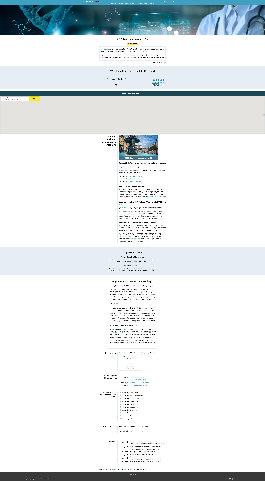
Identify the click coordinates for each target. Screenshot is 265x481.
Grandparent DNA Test (136, 176)
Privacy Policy (29, 478)
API (135, 474)
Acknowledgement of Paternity (118, 292)
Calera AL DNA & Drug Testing (138, 385)
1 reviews (162, 82)
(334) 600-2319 (105, 49)
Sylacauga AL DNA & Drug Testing (139, 382)
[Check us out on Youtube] (230, 479)
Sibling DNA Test (134, 178)
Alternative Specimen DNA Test (156, 196)
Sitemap (34, 478)
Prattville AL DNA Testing (137, 377)
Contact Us (54, 478)
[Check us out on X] (226, 479)
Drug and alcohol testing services (138, 431)
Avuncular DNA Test (135, 181)
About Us (131, 474)
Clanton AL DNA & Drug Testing (138, 379)
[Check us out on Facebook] (237, 479)
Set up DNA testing (106, 54)
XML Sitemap (40, 478)
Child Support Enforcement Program (123, 332)
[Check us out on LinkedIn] (233, 479)
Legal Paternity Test (125, 207)
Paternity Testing (124, 170)
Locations (165, 1)
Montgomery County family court (145, 296)
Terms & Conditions (47, 478)
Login (174, 1)
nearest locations (134, 238)
